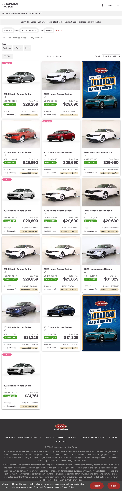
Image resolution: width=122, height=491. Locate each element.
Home (5, 13)
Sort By (98, 56)
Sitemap (113, 437)
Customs (61, 441)
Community (72, 437)
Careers (84, 437)
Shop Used (23, 437)
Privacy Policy (98, 437)
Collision (58, 437)
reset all (59, 30)
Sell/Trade (45, 437)
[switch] (118, 5)
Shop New (10, 437)
